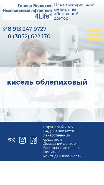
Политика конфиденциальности (62, 154)
